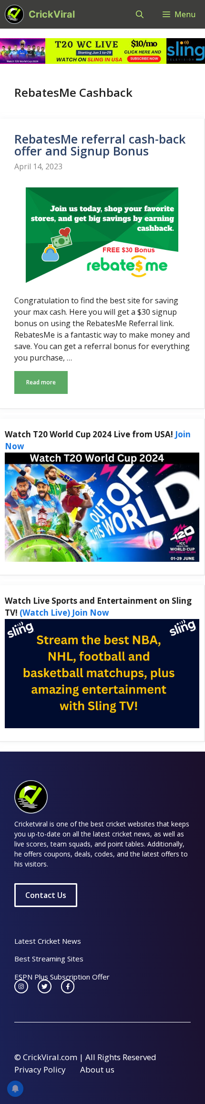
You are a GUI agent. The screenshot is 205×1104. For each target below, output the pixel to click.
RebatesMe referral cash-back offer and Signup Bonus (99, 145)
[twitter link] (44, 986)
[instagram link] (21, 986)
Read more (41, 382)
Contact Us (45, 895)
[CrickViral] (14, 14)
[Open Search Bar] (139, 14)
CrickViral (52, 14)
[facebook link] (68, 986)
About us (97, 1069)
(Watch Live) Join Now (64, 612)
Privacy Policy (40, 1069)
